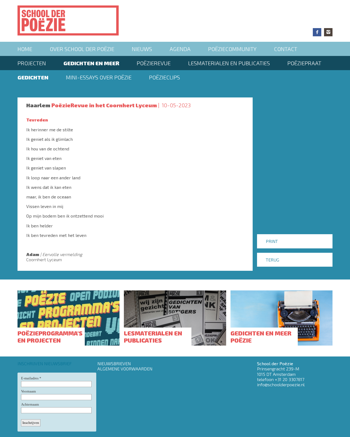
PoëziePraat (304, 63)
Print (272, 241)
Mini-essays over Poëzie (99, 77)
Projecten (32, 63)
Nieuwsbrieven (114, 363)
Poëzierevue (154, 63)
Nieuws (142, 49)
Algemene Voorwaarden (124, 368)
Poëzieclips (164, 77)
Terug (272, 259)
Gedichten (33, 77)
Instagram (328, 32)
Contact (285, 49)
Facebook (317, 32)
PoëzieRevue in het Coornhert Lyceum (104, 105)
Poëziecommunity (232, 49)
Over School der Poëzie (82, 49)
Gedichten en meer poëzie (261, 336)
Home (25, 49)
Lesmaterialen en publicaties (229, 63)
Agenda (180, 49)
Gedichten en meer (91, 63)
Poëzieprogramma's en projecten (50, 336)
